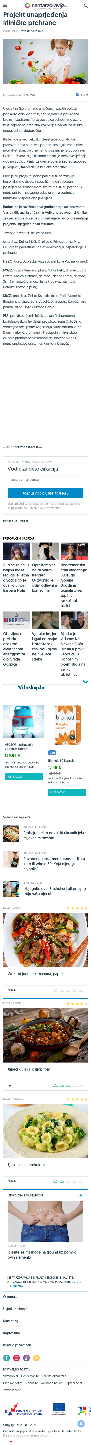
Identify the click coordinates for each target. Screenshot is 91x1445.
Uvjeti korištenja (15, 1309)
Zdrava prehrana (35, 826)
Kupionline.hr (73, 1383)
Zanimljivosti (28, 94)
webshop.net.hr (51, 1383)
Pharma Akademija (54, 1376)
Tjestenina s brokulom (26, 1164)
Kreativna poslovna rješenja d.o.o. (25, 1435)
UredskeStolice (13, 1383)
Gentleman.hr (30, 1376)
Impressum (11, 1333)
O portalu (10, 1297)
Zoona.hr (32, 1383)
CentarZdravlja (45, 6)
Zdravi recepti (12, 1390)
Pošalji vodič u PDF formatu (45, 493)
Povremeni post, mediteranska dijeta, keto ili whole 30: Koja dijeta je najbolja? (54, 863)
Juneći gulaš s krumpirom (29, 1069)
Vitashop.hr (10, 1376)
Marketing (10, 1321)
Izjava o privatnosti (17, 1345)
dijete (24, 521)
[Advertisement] (45, 400)
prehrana (10, 521)
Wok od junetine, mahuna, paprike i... (39, 973)
